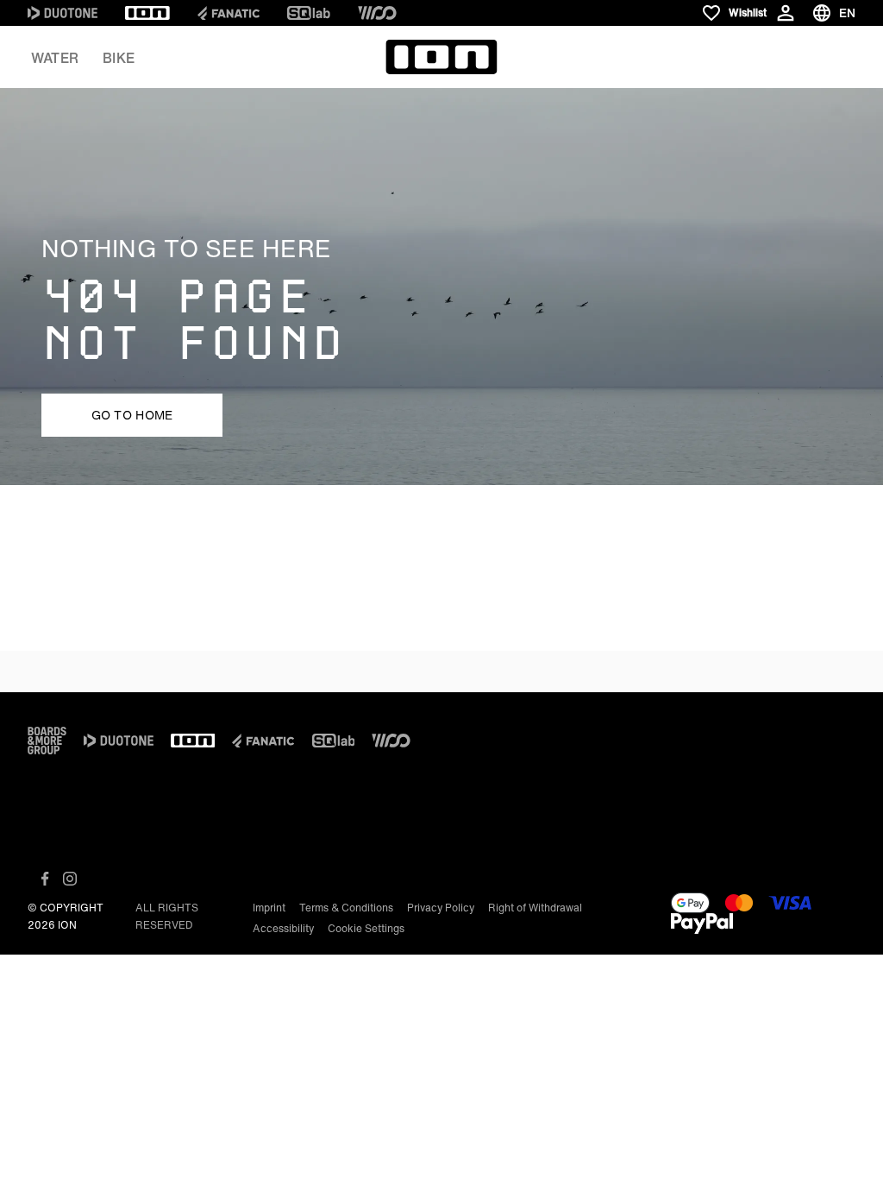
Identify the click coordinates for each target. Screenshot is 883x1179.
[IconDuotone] (62, 13)
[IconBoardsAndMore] (47, 740)
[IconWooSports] (377, 13)
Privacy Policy (440, 907)
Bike (119, 57)
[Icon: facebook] (45, 879)
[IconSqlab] (308, 13)
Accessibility (283, 928)
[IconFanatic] (228, 13)
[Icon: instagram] (70, 879)
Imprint (269, 907)
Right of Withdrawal (535, 907)
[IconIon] (147, 13)
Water (54, 57)
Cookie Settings (366, 928)
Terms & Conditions (346, 907)
